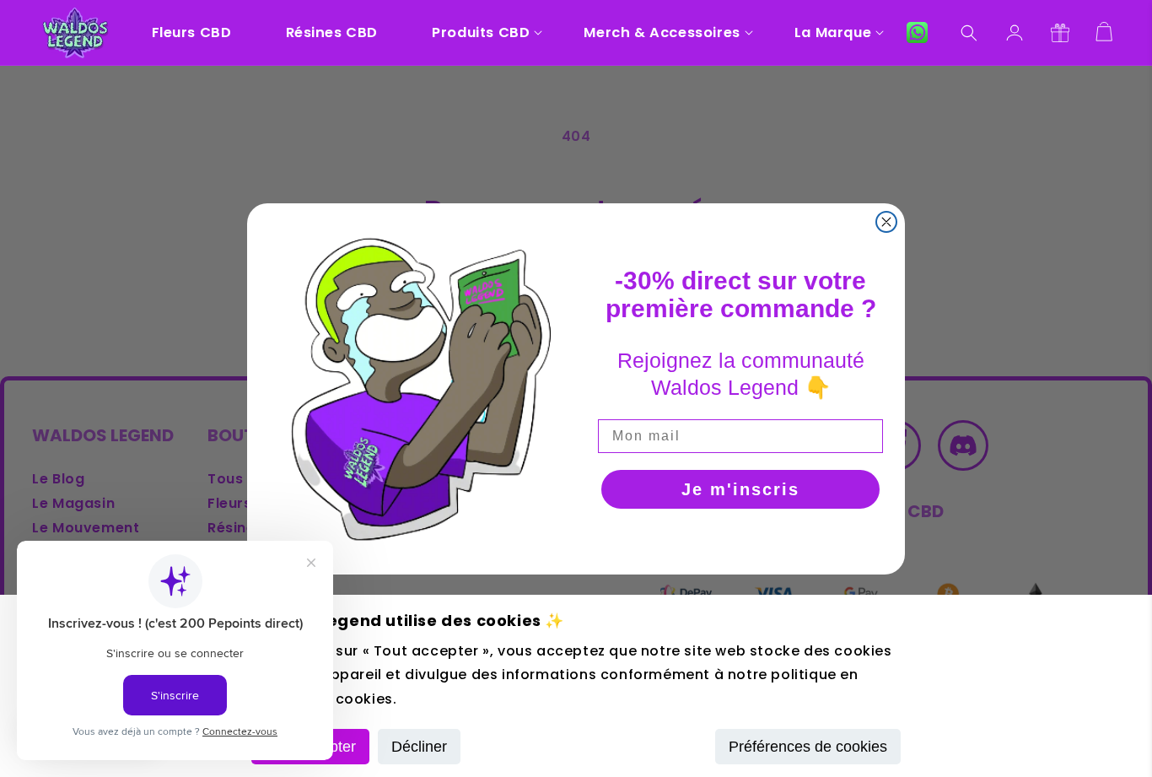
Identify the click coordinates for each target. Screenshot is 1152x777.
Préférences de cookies (808, 746)
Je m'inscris (740, 489)
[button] (480, 32)
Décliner (419, 746)
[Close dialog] (886, 222)
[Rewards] (1060, 32)
